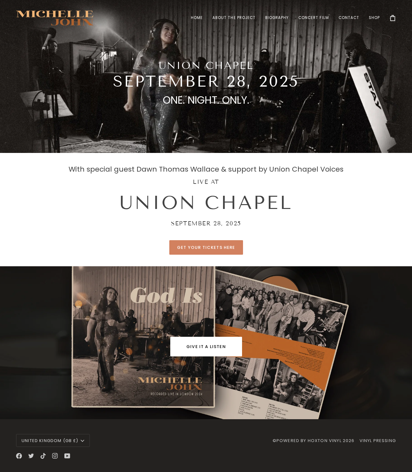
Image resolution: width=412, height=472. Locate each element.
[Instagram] (55, 456)
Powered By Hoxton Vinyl (309, 441)
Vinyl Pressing (378, 441)
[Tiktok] (43, 456)
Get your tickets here (206, 247)
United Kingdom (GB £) (50, 441)
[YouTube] (67, 456)
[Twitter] (31, 456)
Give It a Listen (206, 347)
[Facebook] (19, 456)
